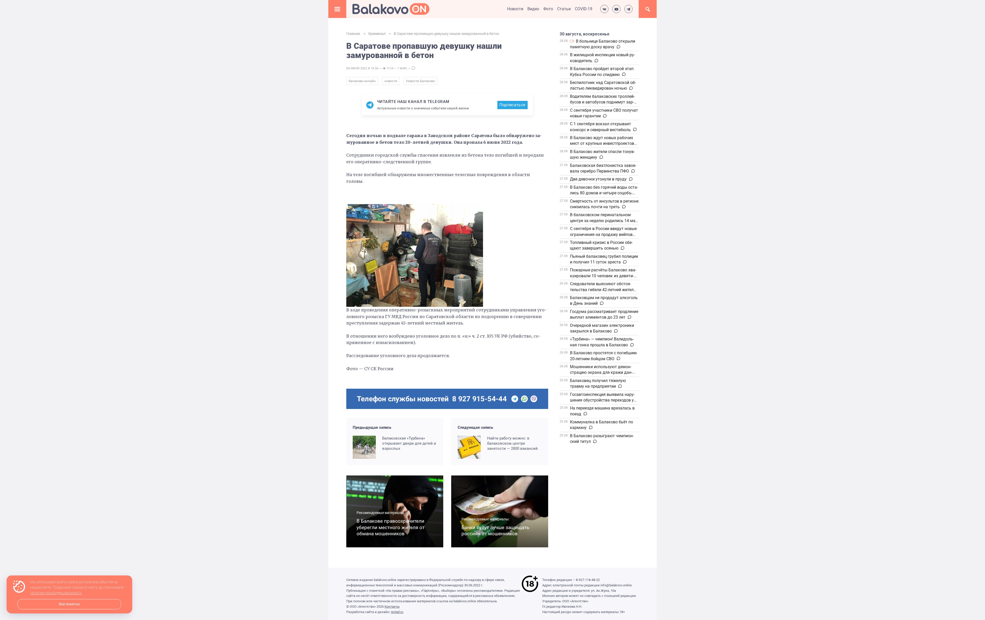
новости (391, 81)
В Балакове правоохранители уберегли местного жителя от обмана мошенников (391, 527)
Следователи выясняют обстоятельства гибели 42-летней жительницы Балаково (603, 289)
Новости (515, 8)
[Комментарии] (618, 47)
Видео (533, 8)
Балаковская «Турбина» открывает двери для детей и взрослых (409, 443)
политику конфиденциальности (56, 593)
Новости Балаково (420, 81)
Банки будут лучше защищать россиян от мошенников (495, 530)
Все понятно (69, 604)
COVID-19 (583, 8)
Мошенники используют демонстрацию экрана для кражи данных (601, 372)
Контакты (392, 606)
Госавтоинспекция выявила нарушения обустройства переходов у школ (602, 400)
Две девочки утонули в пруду (598, 179)
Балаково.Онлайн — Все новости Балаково (390, 9)
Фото (548, 8)
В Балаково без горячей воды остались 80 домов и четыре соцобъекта (604, 193)
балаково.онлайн (362, 81)
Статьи (564, 8)
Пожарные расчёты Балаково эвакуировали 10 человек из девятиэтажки (603, 276)
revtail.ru (397, 612)
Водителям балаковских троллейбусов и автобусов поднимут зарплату (602, 102)
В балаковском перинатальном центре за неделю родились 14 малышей (603, 220)
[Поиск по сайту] (648, 9)
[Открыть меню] (337, 9)
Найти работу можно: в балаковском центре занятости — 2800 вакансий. (513, 443)
